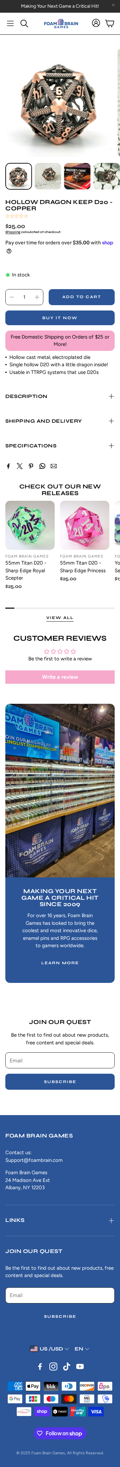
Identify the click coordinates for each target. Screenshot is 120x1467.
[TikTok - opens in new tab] (67, 1367)
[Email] (54, 466)
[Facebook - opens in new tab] (40, 1367)
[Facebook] (8, 466)
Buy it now (60, 318)
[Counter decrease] (12, 297)
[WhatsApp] (42, 466)
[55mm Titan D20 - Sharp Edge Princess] (84, 525)
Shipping (12, 232)
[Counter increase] (37, 297)
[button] (10, 23)
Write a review (60, 677)
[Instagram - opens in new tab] (53, 1367)
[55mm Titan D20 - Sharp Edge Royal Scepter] (30, 525)
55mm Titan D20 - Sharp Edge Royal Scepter (25, 570)
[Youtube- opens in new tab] (80, 1367)
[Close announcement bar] (113, 5)
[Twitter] (20, 466)
